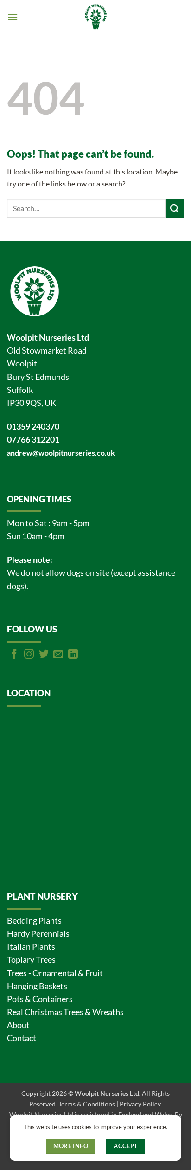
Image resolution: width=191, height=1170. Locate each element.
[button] (12, 17)
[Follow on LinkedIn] (73, 654)
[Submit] (175, 208)
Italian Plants (31, 946)
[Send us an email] (58, 654)
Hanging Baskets (37, 986)
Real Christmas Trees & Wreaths (65, 1012)
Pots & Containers (40, 999)
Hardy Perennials (38, 934)
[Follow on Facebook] (14, 654)
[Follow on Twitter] (44, 654)
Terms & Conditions (86, 1104)
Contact (21, 1038)
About (18, 1025)
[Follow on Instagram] (29, 654)
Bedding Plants (34, 921)
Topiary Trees (31, 959)
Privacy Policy (140, 1104)
